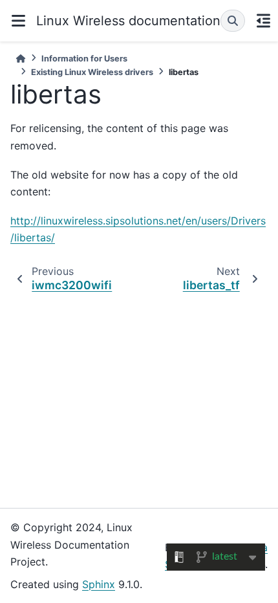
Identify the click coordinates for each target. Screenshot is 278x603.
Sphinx (98, 584)
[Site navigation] (18, 21)
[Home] (21, 58)
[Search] (232, 21)
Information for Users (84, 58)
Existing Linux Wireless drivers (92, 72)
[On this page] (263, 21)
